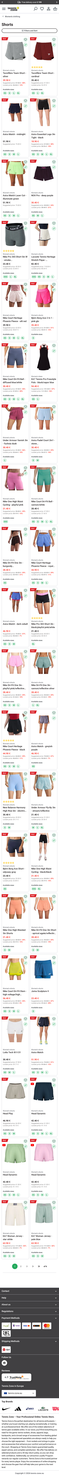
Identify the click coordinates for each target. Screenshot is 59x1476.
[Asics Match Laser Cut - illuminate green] (15, 173)
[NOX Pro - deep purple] (43, 173)
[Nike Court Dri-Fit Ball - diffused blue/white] (15, 357)
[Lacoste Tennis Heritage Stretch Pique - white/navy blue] (43, 235)
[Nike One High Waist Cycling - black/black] (43, 846)
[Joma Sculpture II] (43, 969)
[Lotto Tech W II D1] (15, 1030)
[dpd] (6, 1349)
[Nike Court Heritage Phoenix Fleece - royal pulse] (43, 541)
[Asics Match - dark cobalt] (15, 602)
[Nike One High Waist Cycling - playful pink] (15, 479)
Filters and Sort (30, 31)
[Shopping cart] (55, 8)
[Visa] (26, 1325)
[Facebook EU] (4, 1363)
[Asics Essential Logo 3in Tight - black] (43, 112)
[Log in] (48, 9)
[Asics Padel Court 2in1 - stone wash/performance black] (43, 418)
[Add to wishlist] (25, 39)
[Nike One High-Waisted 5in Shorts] (15, 908)
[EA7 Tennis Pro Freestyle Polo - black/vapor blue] (43, 357)
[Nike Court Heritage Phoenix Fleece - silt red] (15, 296)
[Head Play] (15, 1091)
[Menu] (4, 9)
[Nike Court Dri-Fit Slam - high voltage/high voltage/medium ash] (15, 969)
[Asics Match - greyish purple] (43, 724)
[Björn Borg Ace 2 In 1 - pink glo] (43, 296)
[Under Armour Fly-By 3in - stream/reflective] (43, 785)
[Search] (35, 9)
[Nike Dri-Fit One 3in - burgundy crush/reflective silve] (15, 541)
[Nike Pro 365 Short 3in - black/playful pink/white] (43, 602)
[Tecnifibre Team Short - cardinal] (43, 51)
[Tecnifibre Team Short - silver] (15, 51)
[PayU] (6, 1325)
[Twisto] (16, 1325)
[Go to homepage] (13, 9)
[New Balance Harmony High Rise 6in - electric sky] (15, 785)
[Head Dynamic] (43, 1091)
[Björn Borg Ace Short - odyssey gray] (15, 846)
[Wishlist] (42, 8)
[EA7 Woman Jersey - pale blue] (43, 1214)
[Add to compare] (25, 45)
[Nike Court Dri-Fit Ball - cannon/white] (43, 479)
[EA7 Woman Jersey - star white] (15, 1214)
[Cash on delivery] (6, 1333)
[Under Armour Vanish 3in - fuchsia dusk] (15, 418)
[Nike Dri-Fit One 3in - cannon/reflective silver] (43, 663)
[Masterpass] (36, 1325)
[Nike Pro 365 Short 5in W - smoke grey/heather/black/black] (15, 235)
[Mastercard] (46, 1325)
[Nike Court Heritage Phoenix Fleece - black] (15, 724)
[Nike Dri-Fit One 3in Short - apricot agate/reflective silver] (43, 908)
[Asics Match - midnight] (15, 112)
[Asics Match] (43, 1030)
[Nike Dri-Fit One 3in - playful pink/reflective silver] (15, 663)
